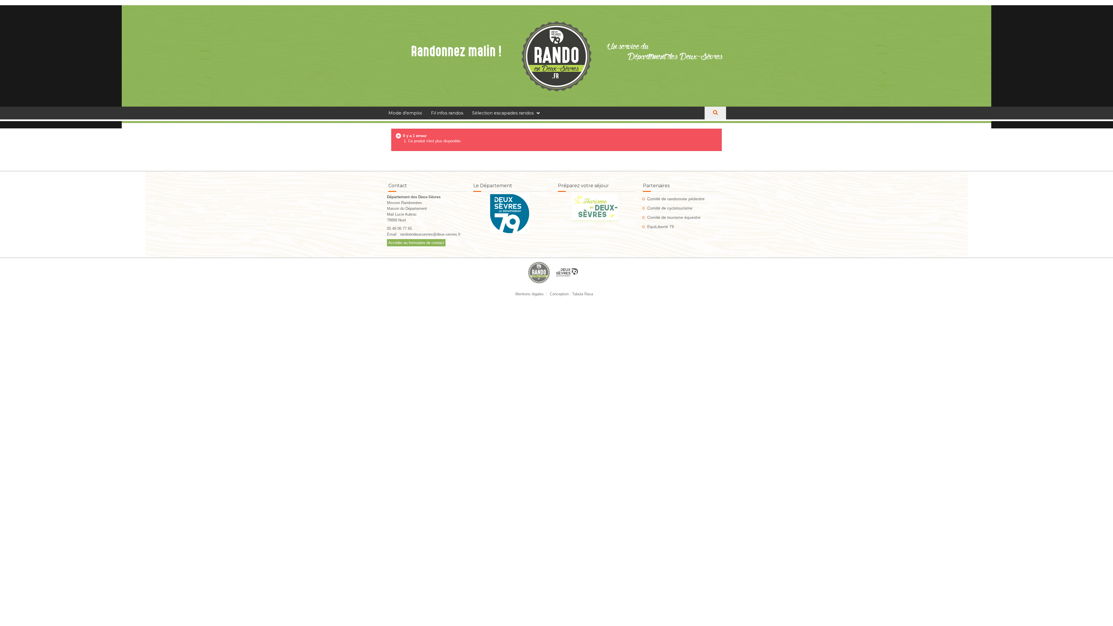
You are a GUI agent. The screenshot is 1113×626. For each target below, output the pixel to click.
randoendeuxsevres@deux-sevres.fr (430, 234)
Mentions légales (529, 294)
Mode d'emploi (405, 113)
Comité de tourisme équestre (674, 217)
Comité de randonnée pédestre (676, 198)
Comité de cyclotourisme (669, 208)
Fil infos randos (447, 113)
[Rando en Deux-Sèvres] (556, 56)
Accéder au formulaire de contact (416, 243)
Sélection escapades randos (503, 113)
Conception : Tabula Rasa (571, 294)
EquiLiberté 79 (660, 226)
